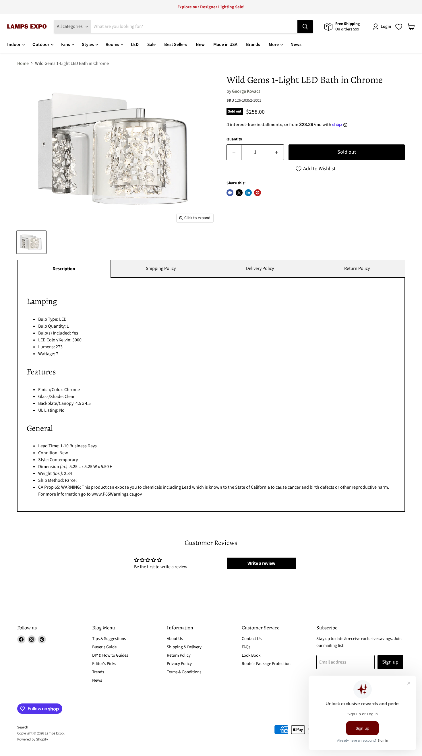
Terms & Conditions (184, 672)
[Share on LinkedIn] (248, 192)
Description (64, 269)
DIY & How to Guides (110, 655)
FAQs (246, 647)
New (200, 44)
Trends (98, 672)
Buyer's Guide (104, 647)
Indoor (14, 44)
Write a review (261, 563)
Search (22, 727)
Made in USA (225, 44)
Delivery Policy (260, 268)
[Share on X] (239, 192)
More (274, 44)
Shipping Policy (161, 268)
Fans (66, 44)
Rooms (113, 44)
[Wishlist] (399, 27)
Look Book (251, 655)
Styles (88, 44)
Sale (151, 44)
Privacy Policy (179, 664)
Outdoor (41, 44)
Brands (253, 44)
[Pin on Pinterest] (257, 192)
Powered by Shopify (32, 739)
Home (23, 63)
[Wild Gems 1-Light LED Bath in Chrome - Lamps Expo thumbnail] (31, 242)
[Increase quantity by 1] (276, 152)
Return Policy (357, 268)
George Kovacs (246, 91)
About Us (175, 639)
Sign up (390, 662)
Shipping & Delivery (184, 647)
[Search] (305, 26)
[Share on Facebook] (230, 192)
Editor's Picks (104, 664)
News (296, 44)
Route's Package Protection (266, 664)
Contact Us (252, 639)
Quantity (234, 139)
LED (135, 44)
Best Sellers (175, 44)
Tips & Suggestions (109, 639)
